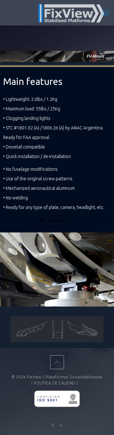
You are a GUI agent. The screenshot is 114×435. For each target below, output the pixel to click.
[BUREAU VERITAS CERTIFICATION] (57, 416)
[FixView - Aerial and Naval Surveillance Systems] (57, 12)
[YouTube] (61, 425)
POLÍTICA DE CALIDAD (54, 382)
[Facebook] (52, 425)
